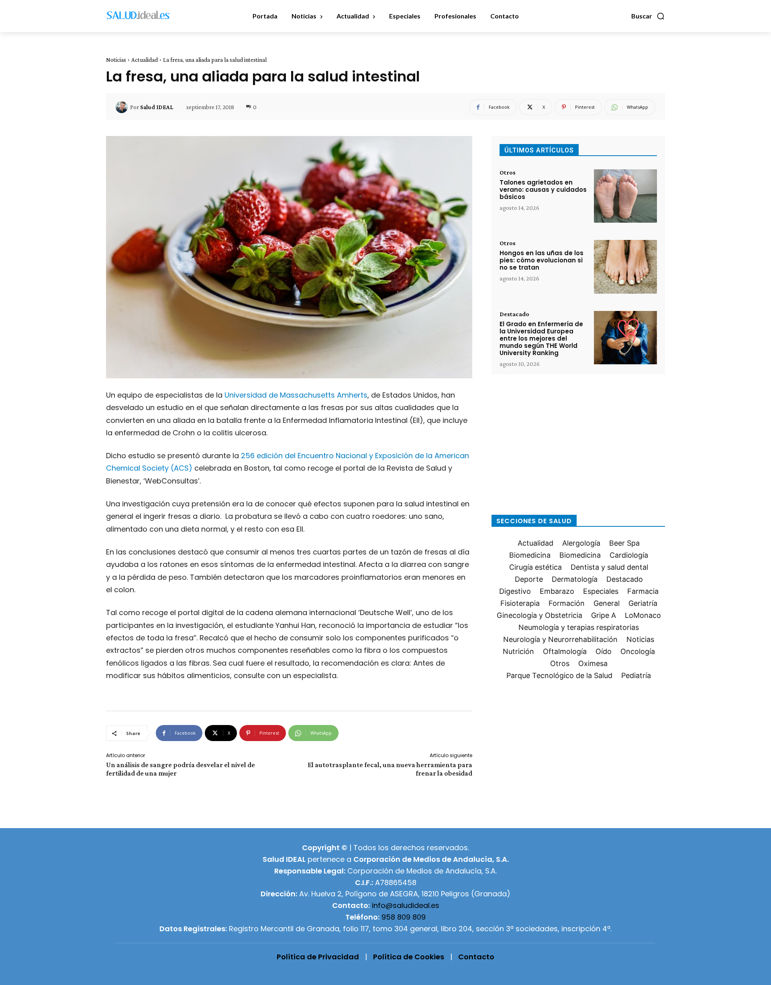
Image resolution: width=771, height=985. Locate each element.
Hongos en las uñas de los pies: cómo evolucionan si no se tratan (541, 260)
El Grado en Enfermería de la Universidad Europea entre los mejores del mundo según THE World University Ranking (541, 338)
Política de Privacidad (318, 957)
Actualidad (144, 60)
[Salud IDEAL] (123, 107)
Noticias (116, 60)
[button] (648, 16)
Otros (508, 172)
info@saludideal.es (405, 905)
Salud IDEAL (156, 107)
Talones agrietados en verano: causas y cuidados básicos (543, 189)
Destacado (514, 314)
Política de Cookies (408, 957)
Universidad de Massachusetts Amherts (295, 395)
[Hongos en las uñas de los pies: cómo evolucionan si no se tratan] (625, 266)
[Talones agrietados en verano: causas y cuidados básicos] (625, 196)
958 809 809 (403, 917)
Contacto (476, 957)
